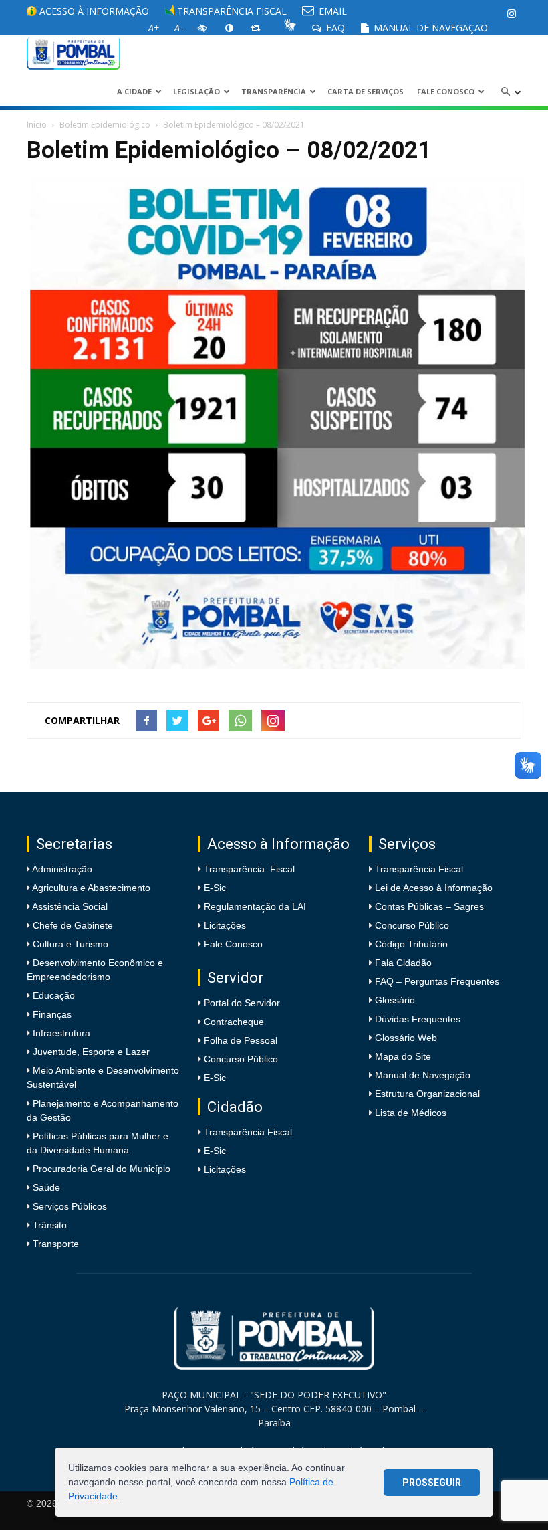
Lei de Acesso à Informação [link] (434, 887)
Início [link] (37, 124)
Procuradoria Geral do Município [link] (101, 1168)
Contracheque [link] (234, 1021)
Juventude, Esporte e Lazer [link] (90, 1051)
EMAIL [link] (331, 11)
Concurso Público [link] (241, 1059)
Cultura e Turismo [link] (69, 944)
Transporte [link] (54, 1243)
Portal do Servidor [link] (242, 1002)
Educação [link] (52, 995)
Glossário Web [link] (406, 1037)
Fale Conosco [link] (445, 91)
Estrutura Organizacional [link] (427, 1093)
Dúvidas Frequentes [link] (417, 1019)
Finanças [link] (51, 1014)
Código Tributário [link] (411, 944)
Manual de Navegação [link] (429, 27)
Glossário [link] (395, 1000)
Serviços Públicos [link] (68, 1206)
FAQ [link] (334, 27)
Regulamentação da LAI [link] (255, 906)
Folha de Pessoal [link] (240, 1040)
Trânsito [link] (48, 1225)
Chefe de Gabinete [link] (71, 925)
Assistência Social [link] (69, 906)
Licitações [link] (225, 925)
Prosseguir (431, 1482)
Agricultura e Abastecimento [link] (90, 887)
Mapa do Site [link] (403, 1056)
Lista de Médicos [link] (410, 1112)
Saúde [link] (45, 1187)
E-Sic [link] (215, 887)
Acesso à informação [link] (93, 11)
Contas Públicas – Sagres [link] (429, 906)
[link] (511, 13)
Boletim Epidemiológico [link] (104, 124)
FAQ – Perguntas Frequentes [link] (437, 981)
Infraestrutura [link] (60, 1033)
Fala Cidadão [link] (403, 962)
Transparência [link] (273, 91)
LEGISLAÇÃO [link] (196, 91)
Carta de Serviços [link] (365, 91)
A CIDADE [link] (134, 91)
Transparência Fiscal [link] (230, 11)
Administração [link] (61, 869)
